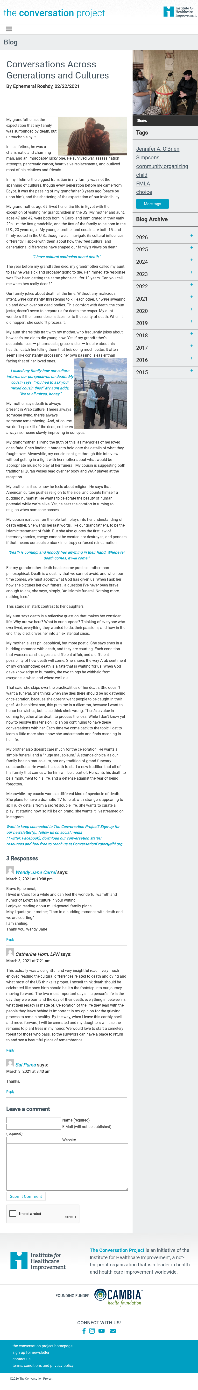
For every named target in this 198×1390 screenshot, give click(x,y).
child (141, 175)
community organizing (162, 166)
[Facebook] (84, 1331)
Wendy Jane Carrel (35, 872)
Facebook (30, 838)
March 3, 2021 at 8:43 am (28, 1071)
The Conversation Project (54, 12)
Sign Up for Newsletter (31, 1352)
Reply (10, 939)
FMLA (143, 183)
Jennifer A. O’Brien (157, 149)
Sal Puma (25, 1065)
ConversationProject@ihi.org (97, 844)
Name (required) (76, 1120)
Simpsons (147, 157)
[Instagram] (92, 1331)
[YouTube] (101, 1331)
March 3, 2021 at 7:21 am (28, 961)
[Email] (112, 1331)
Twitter (14, 838)
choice (144, 192)
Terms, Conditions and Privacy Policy (43, 1365)
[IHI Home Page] (180, 12)
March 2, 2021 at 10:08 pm (29, 879)
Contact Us (21, 1359)
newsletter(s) (24, 832)
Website (69, 1140)
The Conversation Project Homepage (42, 1346)
